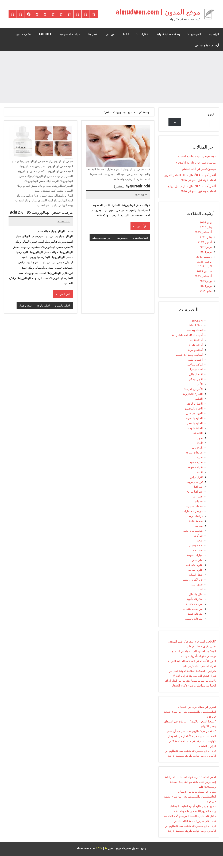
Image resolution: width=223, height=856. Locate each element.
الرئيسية (214, 34)
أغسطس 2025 (203, 232)
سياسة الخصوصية (69, 34)
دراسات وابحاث (194, 516)
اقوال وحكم (196, 379)
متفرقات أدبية (195, 599)
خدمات (198, 501)
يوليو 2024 (205, 246)
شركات (198, 535)
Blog (126, 34)
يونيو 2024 (206, 251)
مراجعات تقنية (194, 604)
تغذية (200, 457)
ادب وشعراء (196, 369)
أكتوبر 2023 (205, 266)
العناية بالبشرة (140, 237)
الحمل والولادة (194, 403)
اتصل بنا (92, 34)
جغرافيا (198, 486)
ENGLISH (197, 320)
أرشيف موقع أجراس (207, 45)
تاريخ (200, 442)
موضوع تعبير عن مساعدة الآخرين (197, 156)
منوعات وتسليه (194, 618)
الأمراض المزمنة (193, 388)
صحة (200, 540)
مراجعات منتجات (101, 237)
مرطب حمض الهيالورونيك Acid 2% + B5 (41, 212)
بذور (200, 437)
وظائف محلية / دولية (168, 34)
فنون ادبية (197, 584)
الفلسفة (198, 432)
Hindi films (196, 325)
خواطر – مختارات (192, 511)
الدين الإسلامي (194, 413)
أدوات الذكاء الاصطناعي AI (187, 335)
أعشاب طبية (195, 359)
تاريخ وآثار (197, 447)
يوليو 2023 (205, 281)
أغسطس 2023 (203, 276)
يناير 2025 (206, 237)
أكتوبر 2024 (205, 241)
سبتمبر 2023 (204, 271)
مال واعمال (196, 594)
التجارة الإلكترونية (192, 393)
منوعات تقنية (195, 613)
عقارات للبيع (23, 34)
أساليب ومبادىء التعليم (189, 354)
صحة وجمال (121, 237)
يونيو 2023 (206, 285)
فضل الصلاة (196, 574)
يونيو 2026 (206, 222)
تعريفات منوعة (194, 452)
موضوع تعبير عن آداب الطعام (199, 168)
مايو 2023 (206, 290)
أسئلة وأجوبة (195, 349)
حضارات (198, 496)
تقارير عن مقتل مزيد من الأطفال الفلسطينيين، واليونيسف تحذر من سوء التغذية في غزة (190, 711)
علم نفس (197, 560)
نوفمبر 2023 (204, 261)
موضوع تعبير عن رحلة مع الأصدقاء (196, 162)
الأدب (200, 384)
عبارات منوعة (195, 555)
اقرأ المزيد (141, 226)
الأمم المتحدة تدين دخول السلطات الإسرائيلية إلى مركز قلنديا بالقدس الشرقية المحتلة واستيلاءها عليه (190, 781)
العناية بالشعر (195, 423)
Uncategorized (193, 330)
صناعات (198, 550)
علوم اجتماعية (194, 564)
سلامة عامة (196, 520)
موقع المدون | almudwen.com (158, 12)
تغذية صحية (196, 462)
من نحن (110, 34)
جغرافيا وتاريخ (195, 491)
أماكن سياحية (195, 364)
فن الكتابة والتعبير (192, 579)
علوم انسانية (195, 569)
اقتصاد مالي (196, 374)
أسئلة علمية (196, 344)
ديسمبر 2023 (204, 256)
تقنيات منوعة (195, 467)
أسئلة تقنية (196, 340)
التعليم (199, 398)
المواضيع (196, 34)
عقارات (144, 34)
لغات (200, 589)
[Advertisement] (111, 77)
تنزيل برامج (196, 476)
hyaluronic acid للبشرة (131, 186)
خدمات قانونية (194, 506)
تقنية (200, 472)
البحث (210, 114)
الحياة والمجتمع (194, 408)
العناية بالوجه (44, 305)
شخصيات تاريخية (193, 530)
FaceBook (45, 34)
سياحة (199, 525)
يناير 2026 (206, 227)
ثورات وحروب (194, 481)
